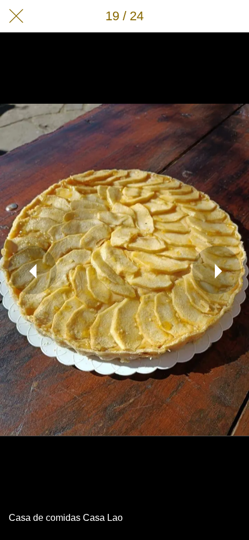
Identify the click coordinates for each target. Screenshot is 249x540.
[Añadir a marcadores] (233, 16)
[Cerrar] (16, 16)
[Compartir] (203, 16)
